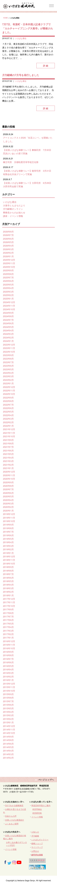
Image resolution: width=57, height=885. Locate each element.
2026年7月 (8, 235)
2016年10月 (9, 648)
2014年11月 (9, 729)
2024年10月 (9, 309)
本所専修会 (37, 809)
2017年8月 (8, 613)
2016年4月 (8, 669)
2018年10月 (9, 563)
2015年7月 (8, 701)
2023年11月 (9, 348)
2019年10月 (9, 521)
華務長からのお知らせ (14, 212)
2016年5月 (8, 665)
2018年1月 (8, 595)
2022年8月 (8, 401)
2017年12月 (9, 598)
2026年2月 (8, 252)
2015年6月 (8, 704)
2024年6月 (8, 323)
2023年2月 (8, 379)
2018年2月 (8, 591)
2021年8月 (8, 443)
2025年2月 (8, 295)
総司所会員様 (37, 854)
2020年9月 (8, 482)
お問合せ (35, 851)
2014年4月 (8, 750)
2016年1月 (8, 680)
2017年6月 (8, 619)
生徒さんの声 (10, 816)
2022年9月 (8, 397)
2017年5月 (8, 623)
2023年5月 (8, 369)
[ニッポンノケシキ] (37, 868)
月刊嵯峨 (35, 835)
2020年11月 (9, 475)
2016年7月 (8, 658)
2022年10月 (9, 393)
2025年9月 (8, 270)
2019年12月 (9, 514)
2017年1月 (8, 637)
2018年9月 (8, 567)
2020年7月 (8, 489)
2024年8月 (8, 316)
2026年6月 (8, 238)
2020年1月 (8, 510)
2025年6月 (8, 280)
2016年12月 (9, 641)
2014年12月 (9, 726)
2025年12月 (9, 259)
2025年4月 (8, 288)
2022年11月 (9, 390)
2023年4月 (8, 372)
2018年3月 (8, 588)
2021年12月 (9, 429)
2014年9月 (8, 736)
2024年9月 (8, 312)
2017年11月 (9, 602)
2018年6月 (8, 577)
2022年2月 (8, 422)
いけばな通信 (20, 38)
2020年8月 (8, 485)
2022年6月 (8, 408)
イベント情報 (37, 816)
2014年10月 (9, 732)
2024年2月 (8, 337)
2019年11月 (9, 517)
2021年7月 (8, 446)
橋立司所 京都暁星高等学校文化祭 (20, 162)
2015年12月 (9, 683)
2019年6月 (8, 535)
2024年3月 (8, 333)
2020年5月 (8, 496)
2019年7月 (8, 531)
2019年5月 (8, 538)
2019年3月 (8, 545)
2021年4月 (8, 457)
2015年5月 (8, 708)
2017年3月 (8, 630)
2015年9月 (8, 694)
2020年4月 (8, 500)
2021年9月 (8, 439)
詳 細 (45, 65)
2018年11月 (9, 559)
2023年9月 (8, 355)
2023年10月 (9, 351)
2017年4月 (8, 627)
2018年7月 (8, 574)
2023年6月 (8, 365)
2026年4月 (8, 245)
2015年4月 (8, 711)
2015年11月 (9, 687)
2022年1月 (8, 425)
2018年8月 (8, 570)
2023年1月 (8, 383)
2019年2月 (8, 549)
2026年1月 (8, 256)
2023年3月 (8, 376)
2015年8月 (8, 697)
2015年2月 (8, 718)
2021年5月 (8, 454)
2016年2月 (8, 676)
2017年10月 (9, 605)
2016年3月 (8, 672)
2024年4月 (8, 330)
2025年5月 (8, 284)
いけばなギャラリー (39, 839)
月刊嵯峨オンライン (13, 208)
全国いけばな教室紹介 (14, 819)
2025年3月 (8, 291)
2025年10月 (9, 266)
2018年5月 (8, 581)
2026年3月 (8, 249)
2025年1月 (8, 298)
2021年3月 (8, 461)
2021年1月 (8, 468)
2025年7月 (8, 277)
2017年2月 (8, 634)
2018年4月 (8, 584)
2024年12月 (9, 302)
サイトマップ (37, 847)
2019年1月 (8, 552)
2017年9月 (8, 609)
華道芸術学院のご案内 (40, 805)
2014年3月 (8, 754)
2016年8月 (8, 655)
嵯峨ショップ (37, 843)
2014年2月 (8, 757)
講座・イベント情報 (13, 216)
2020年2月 (8, 506)
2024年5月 (8, 326)
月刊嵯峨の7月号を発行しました (20, 75)
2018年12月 (9, 556)
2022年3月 (8, 418)
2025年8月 (8, 274)
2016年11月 (9, 644)
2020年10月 (9, 478)
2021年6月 (8, 450)
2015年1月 (8, 722)
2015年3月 (8, 715)
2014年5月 (8, 747)
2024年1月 (8, 340)
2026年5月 (8, 242)
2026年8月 (8, 231)
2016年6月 (8, 662)
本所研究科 (37, 813)
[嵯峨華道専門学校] (37, 861)
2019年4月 (8, 542)
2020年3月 (8, 503)
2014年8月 (8, 740)
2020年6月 (8, 492)
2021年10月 (9, 436)
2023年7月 (8, 362)
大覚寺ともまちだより (14, 205)
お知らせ (35, 831)
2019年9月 (8, 524)
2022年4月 (8, 415)
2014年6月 (8, 743)
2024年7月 (8, 319)
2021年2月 (8, 464)
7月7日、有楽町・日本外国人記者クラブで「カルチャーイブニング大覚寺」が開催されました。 (27, 28)
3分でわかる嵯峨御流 (14, 805)
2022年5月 (8, 411)
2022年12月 (9, 387)
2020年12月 (9, 471)
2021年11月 (9, 432)
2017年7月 (8, 616)
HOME (5, 18)
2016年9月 (8, 651)
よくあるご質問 (11, 823)
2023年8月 (8, 358)
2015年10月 (9, 690)
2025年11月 (9, 263)
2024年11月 (9, 305)
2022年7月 (8, 404)
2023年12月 (9, 344)
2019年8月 (8, 528)
